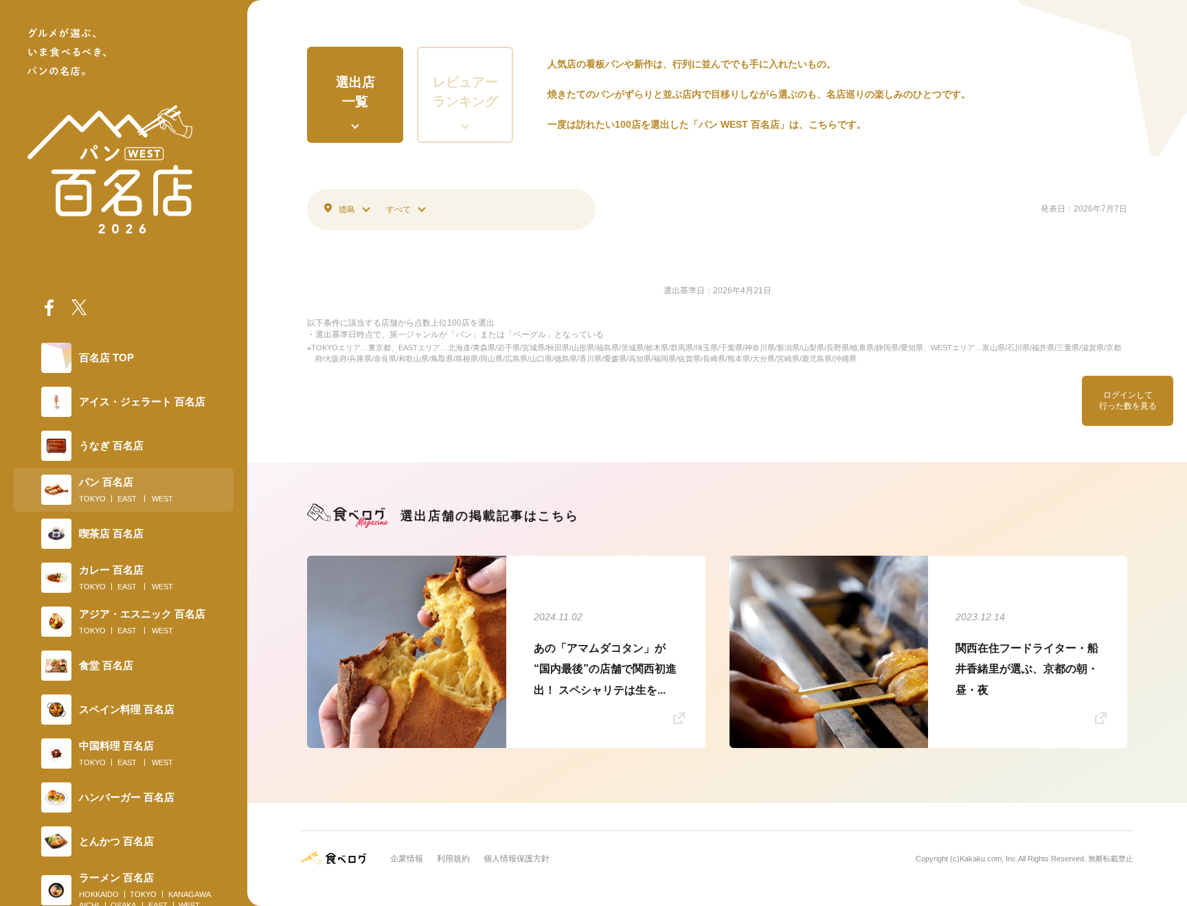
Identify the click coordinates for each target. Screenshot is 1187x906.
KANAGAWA (189, 894)
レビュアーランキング (465, 92)
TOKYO (92, 499)
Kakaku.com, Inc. (989, 858)
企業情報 (406, 858)
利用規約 (453, 858)
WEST (162, 499)
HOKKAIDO (99, 894)
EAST (127, 499)
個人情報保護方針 (517, 858)
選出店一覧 (355, 92)
